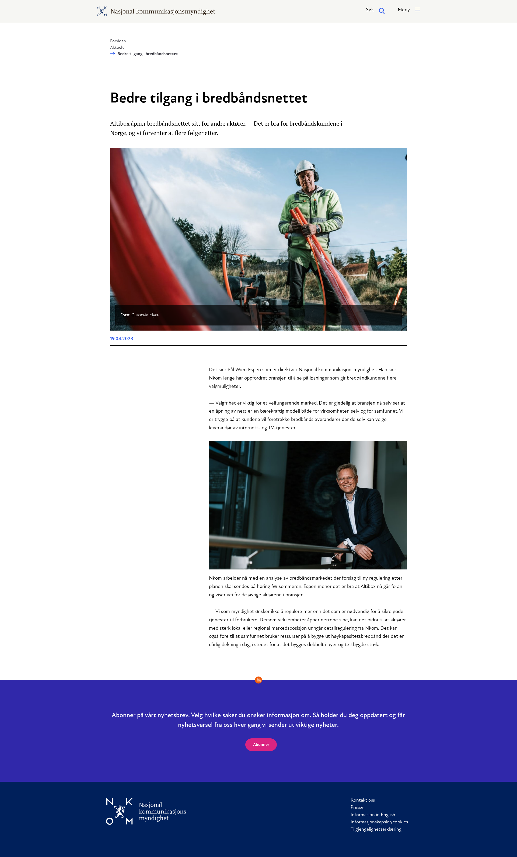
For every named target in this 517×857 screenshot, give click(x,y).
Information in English (373, 815)
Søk (370, 10)
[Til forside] (147, 811)
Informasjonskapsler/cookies (379, 822)
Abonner (261, 745)
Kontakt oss (363, 800)
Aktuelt (117, 47)
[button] (409, 10)
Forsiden (118, 41)
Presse (357, 807)
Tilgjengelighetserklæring (376, 829)
